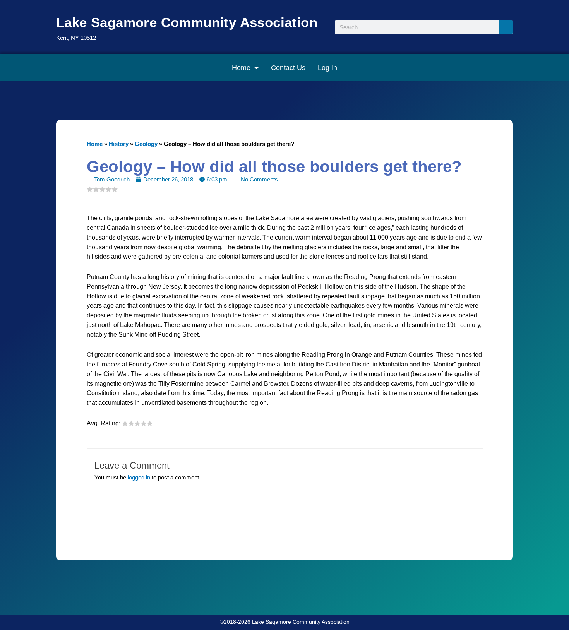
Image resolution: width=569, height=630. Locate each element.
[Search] (506, 27)
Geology (146, 143)
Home (241, 68)
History (119, 143)
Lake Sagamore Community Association (186, 22)
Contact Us (288, 68)
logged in (139, 477)
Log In (327, 68)
